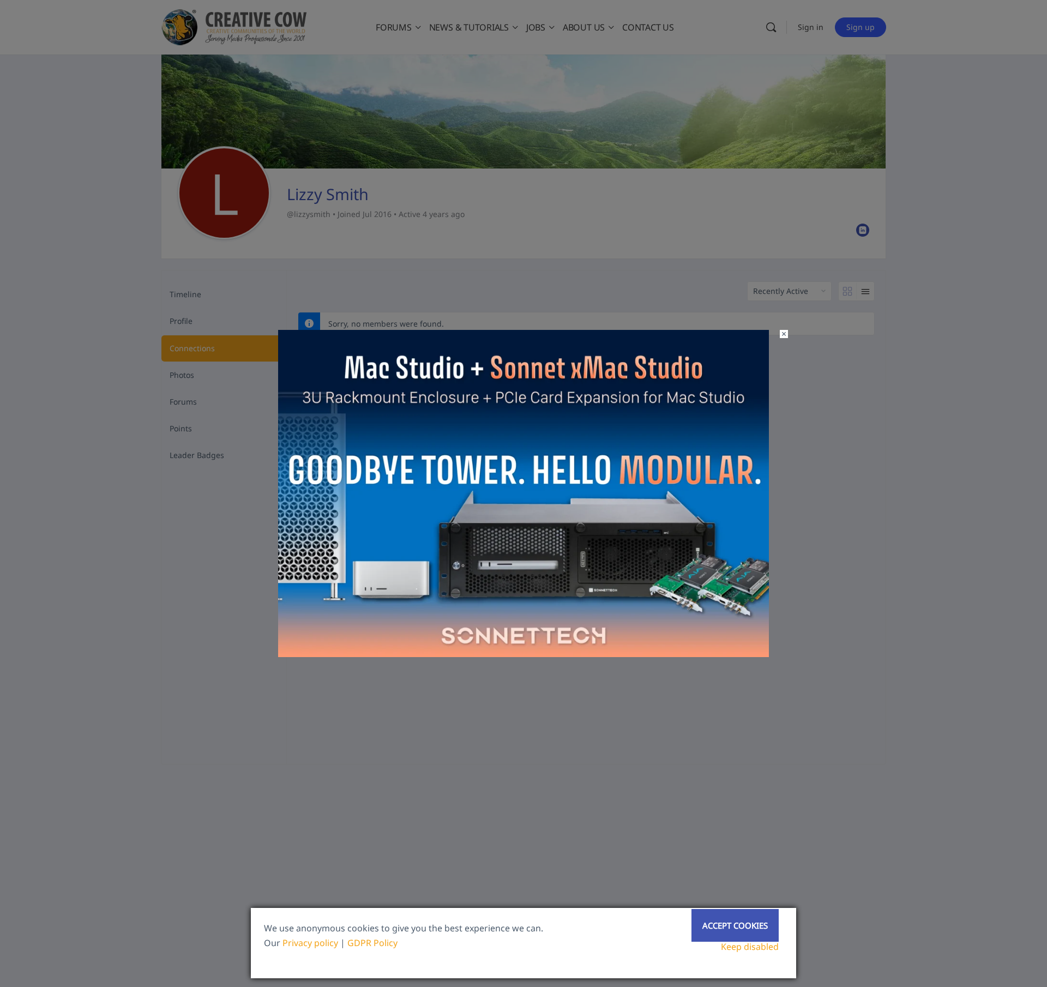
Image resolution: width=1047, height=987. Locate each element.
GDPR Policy (372, 943)
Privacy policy (310, 943)
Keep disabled (750, 947)
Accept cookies (735, 925)
